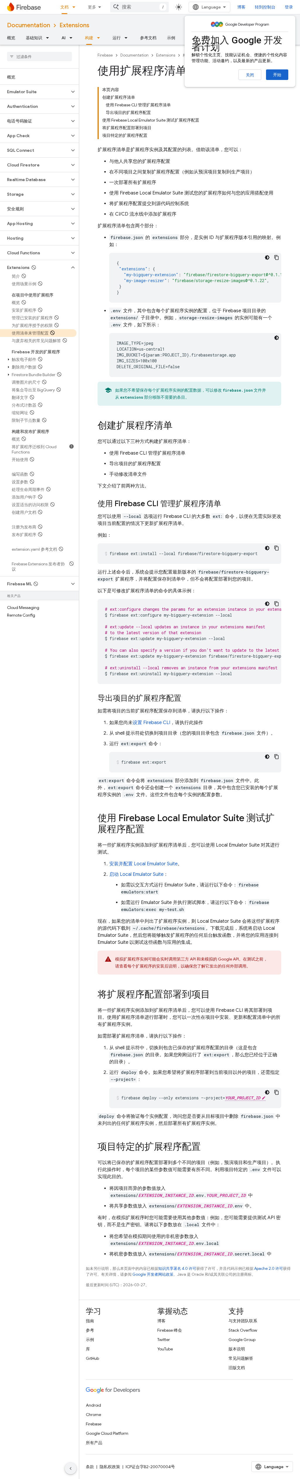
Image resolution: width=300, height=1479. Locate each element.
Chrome (93, 1414)
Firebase (105, 55)
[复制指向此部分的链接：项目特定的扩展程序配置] (206, 1147)
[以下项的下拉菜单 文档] (76, 7)
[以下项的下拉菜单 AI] (73, 38)
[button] (34, 91)
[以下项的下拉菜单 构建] (100, 38)
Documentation (28, 25)
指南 (90, 1320)
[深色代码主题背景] (267, 257)
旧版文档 (237, 1367)
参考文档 (148, 37)
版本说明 (237, 1349)
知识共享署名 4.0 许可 (177, 1268)
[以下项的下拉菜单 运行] (128, 38)
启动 (136, 874)
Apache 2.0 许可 (268, 1268)
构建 (89, 37)
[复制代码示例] (276, 257)
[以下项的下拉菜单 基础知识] (49, 38)
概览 (11, 37)
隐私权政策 (110, 1466)
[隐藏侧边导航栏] (70, 1468)
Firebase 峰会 (169, 1330)
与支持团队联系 (243, 1320)
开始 (277, 74)
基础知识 (34, 37)
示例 (171, 37)
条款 (90, 1466)
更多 (92, 7)
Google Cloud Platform (107, 1433)
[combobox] (139, 7)
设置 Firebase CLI (151, 723)
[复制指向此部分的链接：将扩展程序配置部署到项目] (216, 995)
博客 (241, 7)
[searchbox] (39, 56)
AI (64, 37)
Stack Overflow (243, 1330)
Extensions (74, 25)
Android (93, 1405)
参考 (90, 1330)
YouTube (165, 1349)
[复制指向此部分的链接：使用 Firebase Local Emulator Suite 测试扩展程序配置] (150, 829)
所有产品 (94, 1442)
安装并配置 (143, 864)
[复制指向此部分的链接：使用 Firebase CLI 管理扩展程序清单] (227, 504)
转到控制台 (265, 7)
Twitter (163, 1339)
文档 (64, 7)
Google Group (242, 1339)
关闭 (250, 75)
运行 (116, 37)
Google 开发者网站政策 (152, 1274)
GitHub (92, 1358)
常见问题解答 (241, 1358)
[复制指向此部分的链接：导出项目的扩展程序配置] (187, 698)
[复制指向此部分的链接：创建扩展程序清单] (178, 426)
